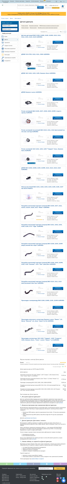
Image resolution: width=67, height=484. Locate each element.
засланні (61, 402)
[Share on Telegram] (47, 464)
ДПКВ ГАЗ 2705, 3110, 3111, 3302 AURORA (35, 54)
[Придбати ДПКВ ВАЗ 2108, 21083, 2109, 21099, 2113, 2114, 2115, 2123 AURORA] (28, 182)
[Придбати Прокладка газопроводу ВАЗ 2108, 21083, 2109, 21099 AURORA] (28, 315)
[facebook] (61, 478)
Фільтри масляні (33, 27)
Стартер (26, 5)
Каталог (12, 1)
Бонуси (42, 1)
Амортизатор (31, 5)
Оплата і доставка (19, 1)
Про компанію (5, 1)
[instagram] (58, 478)
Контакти (48, 1)
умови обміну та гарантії (38, 458)
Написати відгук (41, 47)
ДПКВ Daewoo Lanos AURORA (31, 92)
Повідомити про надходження (58, 42)
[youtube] (58, 481)
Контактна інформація (34, 480)
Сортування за (44, 31)
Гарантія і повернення (34, 477)
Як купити (5, 2)
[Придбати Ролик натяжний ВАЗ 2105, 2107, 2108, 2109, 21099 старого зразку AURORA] (28, 125)
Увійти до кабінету (57, 1)
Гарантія (28, 1)
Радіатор (37, 5)
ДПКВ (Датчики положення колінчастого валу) (49, 25)
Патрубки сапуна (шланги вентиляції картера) (47, 27)
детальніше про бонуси (30, 418)
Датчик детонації (25, 27)
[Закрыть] (64, 13)
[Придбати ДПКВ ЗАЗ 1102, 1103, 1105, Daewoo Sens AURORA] (28, 87)
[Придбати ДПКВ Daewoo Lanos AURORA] (28, 106)
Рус (64, 1)
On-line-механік (33, 479)
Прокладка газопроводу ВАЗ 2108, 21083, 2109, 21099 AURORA (42, 300)
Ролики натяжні (24, 25)
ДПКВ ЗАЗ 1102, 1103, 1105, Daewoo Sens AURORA (38, 73)
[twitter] (64, 478)
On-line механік (35, 1)
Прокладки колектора (33, 25)
